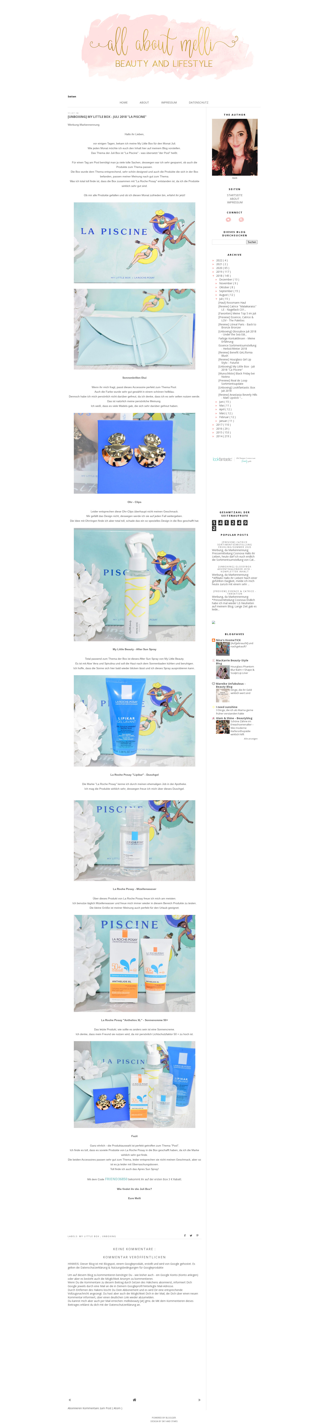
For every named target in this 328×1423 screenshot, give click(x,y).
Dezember (226, 279)
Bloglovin (228, 219)
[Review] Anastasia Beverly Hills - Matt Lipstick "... (237, 396)
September (226, 291)
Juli (221, 299)
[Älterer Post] (199, 1399)
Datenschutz (198, 102)
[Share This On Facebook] (185, 1235)
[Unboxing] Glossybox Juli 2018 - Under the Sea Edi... (237, 333)
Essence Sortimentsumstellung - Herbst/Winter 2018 (237, 347)
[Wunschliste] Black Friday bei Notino (236, 375)
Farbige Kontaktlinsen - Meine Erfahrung (236, 340)
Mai (222, 405)
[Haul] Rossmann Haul (232, 302)
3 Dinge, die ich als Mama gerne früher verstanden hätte (234, 711)
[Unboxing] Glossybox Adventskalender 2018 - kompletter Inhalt (235, 569)
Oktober (224, 287)
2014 (219, 436)
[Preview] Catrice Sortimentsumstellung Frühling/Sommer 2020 (234, 544)
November (226, 283)
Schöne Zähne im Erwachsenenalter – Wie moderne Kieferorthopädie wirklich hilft (242, 728)
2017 (219, 424)
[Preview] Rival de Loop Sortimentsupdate (232, 382)
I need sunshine (226, 707)
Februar (224, 417)
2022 (219, 260)
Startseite (234, 195)
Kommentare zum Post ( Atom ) (102, 1408)
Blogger (171, 1417)
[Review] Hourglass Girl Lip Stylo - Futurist (234, 361)
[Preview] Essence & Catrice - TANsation (234, 592)
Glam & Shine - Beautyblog (234, 718)
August (224, 295)
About (144, 102)
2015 (219, 432)
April (222, 409)
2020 (219, 268)
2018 (219, 275)
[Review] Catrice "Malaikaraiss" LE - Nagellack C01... (237, 308)
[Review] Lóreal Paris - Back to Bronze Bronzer (237, 326)
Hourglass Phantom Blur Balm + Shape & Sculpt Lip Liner (242, 670)
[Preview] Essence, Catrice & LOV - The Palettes (236, 318)
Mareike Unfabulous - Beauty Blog (231, 685)
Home (124, 102)
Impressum (169, 102)
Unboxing (109, 1236)
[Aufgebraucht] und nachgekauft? (242, 644)
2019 (219, 271)
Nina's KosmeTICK (228, 640)
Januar (223, 421)
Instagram (241, 219)
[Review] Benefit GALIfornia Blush (235, 354)
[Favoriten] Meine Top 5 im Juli (237, 313)
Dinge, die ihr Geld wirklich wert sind (241, 691)
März (222, 413)
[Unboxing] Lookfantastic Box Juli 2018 (236, 389)
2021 (219, 264)
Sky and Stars (169, 1421)
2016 (219, 428)
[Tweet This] (191, 1235)
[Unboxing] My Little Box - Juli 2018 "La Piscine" (236, 368)
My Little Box (89, 1236)
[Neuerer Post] (70, 1399)
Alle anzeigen (251, 738)
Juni (221, 401)
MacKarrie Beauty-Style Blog (232, 662)
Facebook (235, 219)
